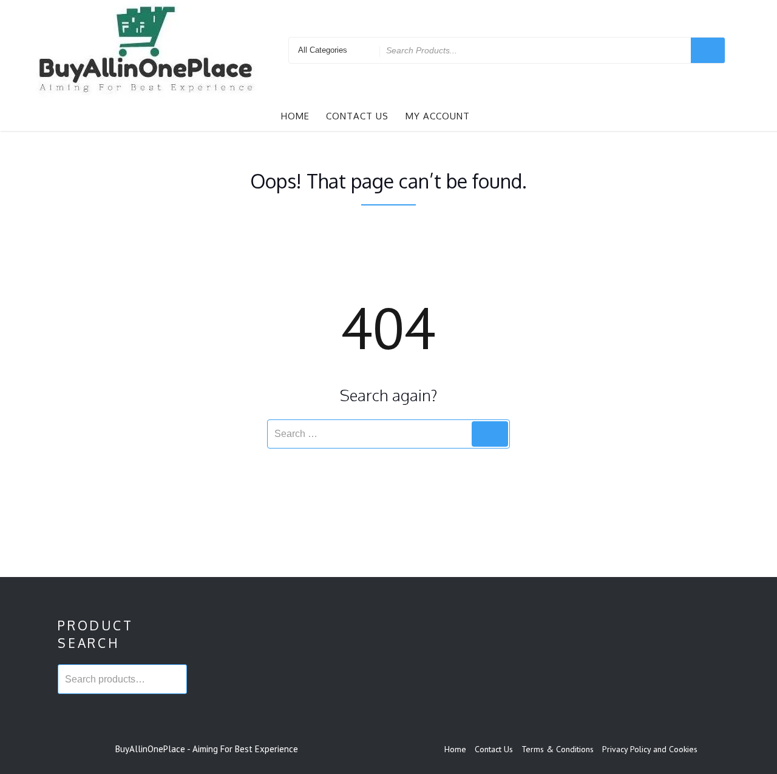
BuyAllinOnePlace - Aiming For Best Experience (206, 749)
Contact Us (357, 116)
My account (437, 116)
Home (295, 116)
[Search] (490, 434)
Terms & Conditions (557, 749)
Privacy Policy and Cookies (649, 749)
